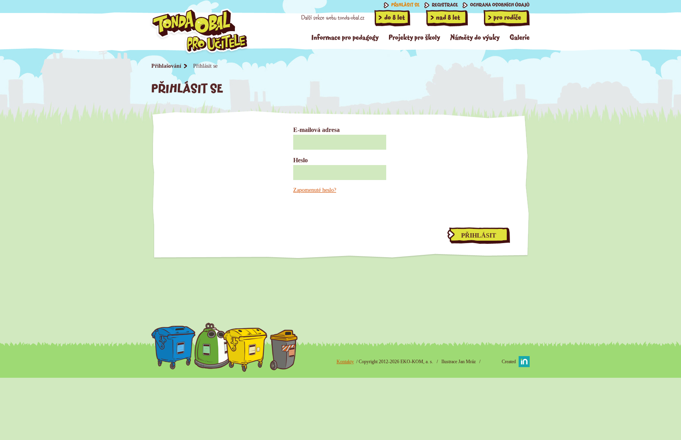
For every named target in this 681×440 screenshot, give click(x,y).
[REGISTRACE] (441, 5)
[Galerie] (520, 37)
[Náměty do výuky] (475, 37)
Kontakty (345, 361)
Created (509, 361)
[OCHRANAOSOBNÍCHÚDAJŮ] (496, 5)
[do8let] (392, 18)
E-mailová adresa (316, 129)
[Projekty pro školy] (414, 37)
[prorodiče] (507, 18)
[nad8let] (447, 18)
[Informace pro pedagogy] (345, 37)
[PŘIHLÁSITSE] (401, 5)
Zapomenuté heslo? (314, 190)
